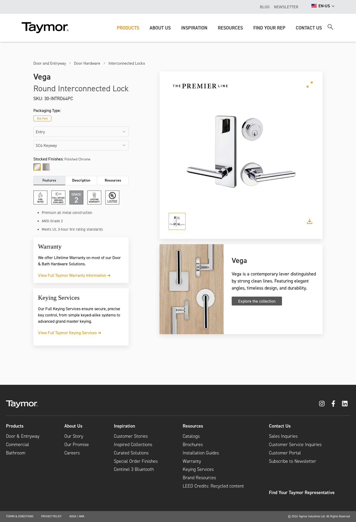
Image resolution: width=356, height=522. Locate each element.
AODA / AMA (76, 516)
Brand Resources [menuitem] (199, 478)
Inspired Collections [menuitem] (133, 444)
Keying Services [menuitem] (198, 469)
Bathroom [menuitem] (15, 453)
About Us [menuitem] (73, 426)
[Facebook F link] (333, 403)
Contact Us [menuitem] (280, 426)
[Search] (330, 27)
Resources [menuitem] (193, 426)
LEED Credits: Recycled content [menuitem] (213, 486)
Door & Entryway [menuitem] (22, 436)
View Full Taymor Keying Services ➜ (69, 332)
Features (49, 180)
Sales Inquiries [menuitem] (283, 436)
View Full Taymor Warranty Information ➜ (74, 275)
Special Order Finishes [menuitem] (136, 461)
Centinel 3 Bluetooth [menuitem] (134, 469)
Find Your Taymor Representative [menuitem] (302, 492)
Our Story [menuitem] (73, 436)
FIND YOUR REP (269, 28)
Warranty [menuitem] (192, 461)
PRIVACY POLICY (51, 516)
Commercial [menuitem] (17, 444)
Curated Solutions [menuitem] (131, 453)
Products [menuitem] (14, 426)
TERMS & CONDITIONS (19, 516)
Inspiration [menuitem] (124, 426)
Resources (113, 180)
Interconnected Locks (126, 63)
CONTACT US (309, 28)
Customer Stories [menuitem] (131, 436)
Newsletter (286, 6)
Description (81, 180)
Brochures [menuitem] (193, 444)
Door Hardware (87, 63)
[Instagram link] (322, 403)
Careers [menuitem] (72, 453)
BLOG (265, 6)
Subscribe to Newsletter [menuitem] (292, 461)
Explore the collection (256, 301)
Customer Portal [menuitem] (285, 453)
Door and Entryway (49, 63)
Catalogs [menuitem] (191, 436)
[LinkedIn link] (345, 403)
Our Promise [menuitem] (76, 444)
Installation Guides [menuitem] (201, 453)
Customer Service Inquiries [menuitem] (295, 444)
